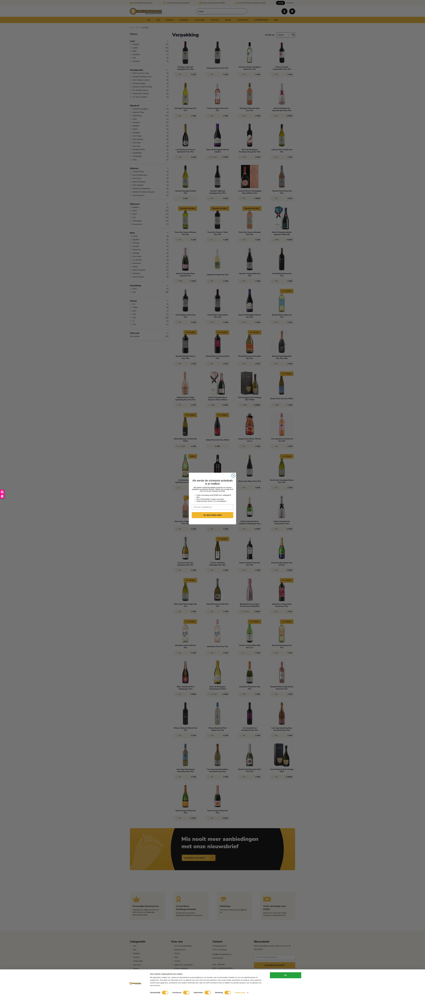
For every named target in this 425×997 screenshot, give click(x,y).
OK (285, 975)
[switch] (186, 992)
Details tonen (240, 993)
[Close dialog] (233, 475)
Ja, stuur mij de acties (212, 515)
